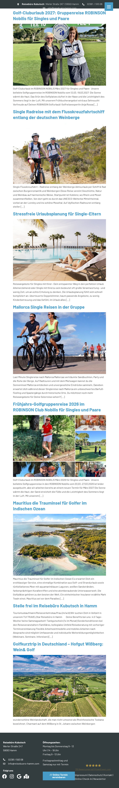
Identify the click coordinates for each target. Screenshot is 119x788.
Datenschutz (95, 774)
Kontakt (108, 774)
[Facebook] (4, 776)
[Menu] (109, 6)
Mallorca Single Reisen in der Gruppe (49, 307)
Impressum (81, 774)
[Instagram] (12, 776)
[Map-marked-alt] (26, 776)
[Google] (19, 776)
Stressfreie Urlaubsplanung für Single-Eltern (57, 213)
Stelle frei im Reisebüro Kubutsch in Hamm (55, 605)
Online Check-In (83, 778)
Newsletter (99, 778)
